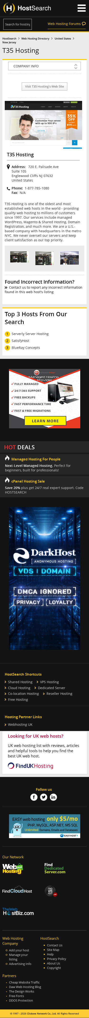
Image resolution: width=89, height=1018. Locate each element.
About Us (53, 963)
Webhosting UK (20, 724)
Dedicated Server (51, 688)
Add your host (19, 950)
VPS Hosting (49, 682)
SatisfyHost (20, 340)
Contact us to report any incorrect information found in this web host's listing (43, 289)
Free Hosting (18, 699)
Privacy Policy (56, 959)
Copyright (54, 968)
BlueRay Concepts (26, 347)
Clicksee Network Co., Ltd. (41, 1013)
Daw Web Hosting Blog (25, 987)
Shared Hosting (20, 682)
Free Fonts (16, 996)
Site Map (53, 950)
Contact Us (54, 945)
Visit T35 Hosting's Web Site (44, 86)
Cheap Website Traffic (24, 982)
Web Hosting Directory (35, 38)
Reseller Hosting (59, 693)
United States (63, 38)
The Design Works (21, 991)
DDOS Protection (21, 1000)
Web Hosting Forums (64, 23)
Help (50, 954)
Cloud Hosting (19, 688)
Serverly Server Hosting (30, 333)
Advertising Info (20, 964)
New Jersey (9, 42)
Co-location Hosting (23, 693)
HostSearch (9, 38)
